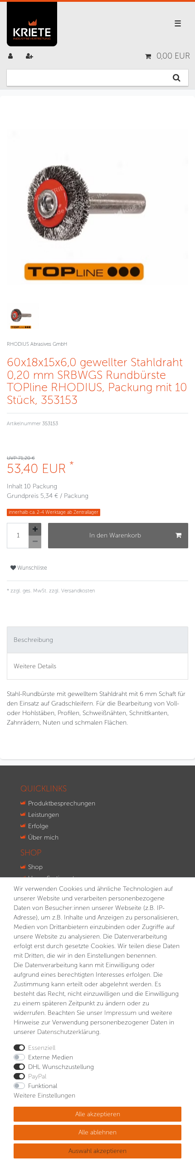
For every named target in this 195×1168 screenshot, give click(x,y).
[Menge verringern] (35, 542)
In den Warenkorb (115, 535)
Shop (35, 867)
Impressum (120, 1013)
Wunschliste (31, 567)
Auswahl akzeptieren (97, 1151)
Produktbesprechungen (61, 803)
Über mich (43, 837)
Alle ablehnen (97, 1132)
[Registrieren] (30, 56)
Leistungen (43, 815)
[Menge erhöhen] (35, 529)
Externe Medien (50, 1057)
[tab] (97, 639)
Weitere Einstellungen (44, 1095)
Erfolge (38, 826)
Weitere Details (35, 666)
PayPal (37, 1076)
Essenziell (41, 1048)
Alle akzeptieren (97, 1114)
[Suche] (176, 78)
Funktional (42, 1086)
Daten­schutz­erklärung (68, 1032)
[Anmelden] (11, 56)
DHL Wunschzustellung (61, 1067)
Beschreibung (33, 640)
